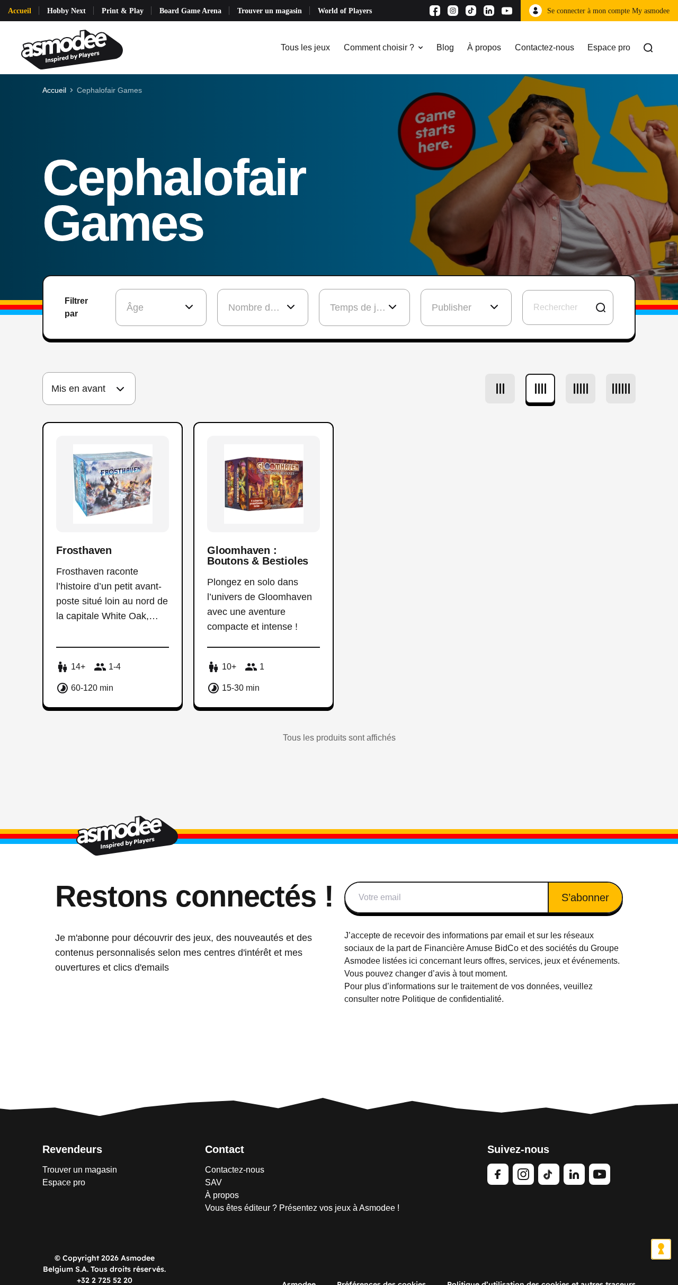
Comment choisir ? (379, 47)
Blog (445, 47)
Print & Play (123, 11)
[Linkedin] (489, 10)
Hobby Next (66, 11)
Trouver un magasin (269, 11)
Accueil (19, 11)
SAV (213, 1182)
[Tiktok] (471, 10)
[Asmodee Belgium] (72, 48)
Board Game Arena (190, 11)
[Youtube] (507, 10)
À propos (484, 47)
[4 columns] (540, 388)
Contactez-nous (544, 47)
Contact (224, 1149)
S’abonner (585, 897)
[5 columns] (580, 388)
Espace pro (608, 47)
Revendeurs (72, 1149)
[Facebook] (435, 10)
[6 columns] (621, 388)
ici (413, 960)
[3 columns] (500, 388)
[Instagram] (453, 10)
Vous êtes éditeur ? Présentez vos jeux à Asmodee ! (302, 1207)
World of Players (345, 11)
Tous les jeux (305, 47)
